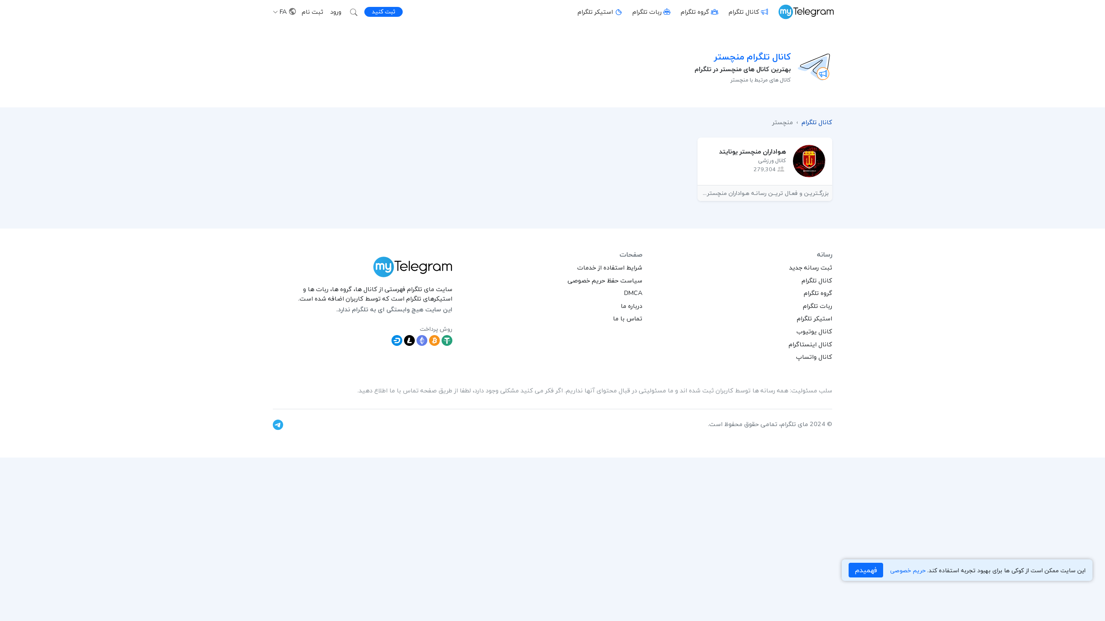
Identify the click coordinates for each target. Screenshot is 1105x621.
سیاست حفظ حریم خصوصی (605, 280)
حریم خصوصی (907, 570)
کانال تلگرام (744, 11)
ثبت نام (312, 11)
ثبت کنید (383, 11)
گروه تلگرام (695, 11)
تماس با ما (627, 318)
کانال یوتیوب (814, 331)
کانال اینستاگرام (810, 344)
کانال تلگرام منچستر (752, 56)
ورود (335, 11)
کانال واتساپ (814, 356)
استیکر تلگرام (595, 11)
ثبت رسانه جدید (810, 267)
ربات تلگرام (647, 11)
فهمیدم (866, 570)
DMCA (633, 293)
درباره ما (631, 305)
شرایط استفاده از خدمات (609, 267)
